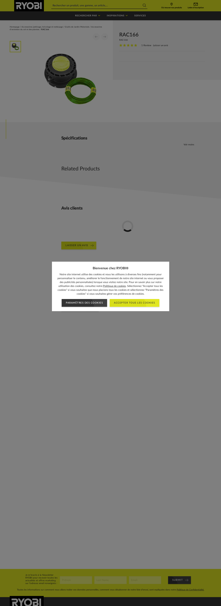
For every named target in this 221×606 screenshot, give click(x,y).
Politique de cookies (114, 286)
